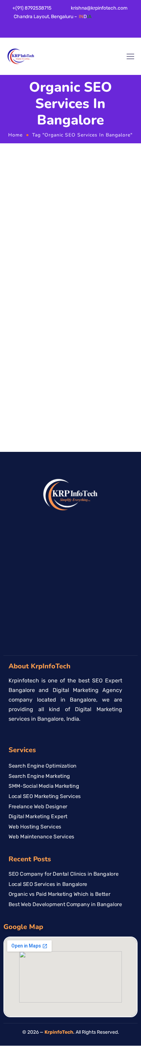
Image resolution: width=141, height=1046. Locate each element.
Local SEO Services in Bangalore (48, 884)
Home (15, 135)
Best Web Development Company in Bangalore (65, 904)
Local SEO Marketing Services (45, 796)
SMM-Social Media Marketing (44, 786)
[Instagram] (32, 31)
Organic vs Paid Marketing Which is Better (65, 328)
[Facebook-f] (2, 31)
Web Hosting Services (35, 827)
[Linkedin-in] (12, 31)
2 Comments (21, 316)
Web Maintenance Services (41, 837)
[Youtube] (42, 31)
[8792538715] (133, 520)
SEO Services (98, 309)
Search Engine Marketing (39, 776)
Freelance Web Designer (38, 806)
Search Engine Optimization (43, 766)
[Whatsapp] (52, 31)
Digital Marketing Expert (38, 816)
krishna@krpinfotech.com (99, 8)
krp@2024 (68, 309)
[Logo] (21, 56)
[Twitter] (22, 31)
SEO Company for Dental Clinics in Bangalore (63, 874)
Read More (20, 422)
